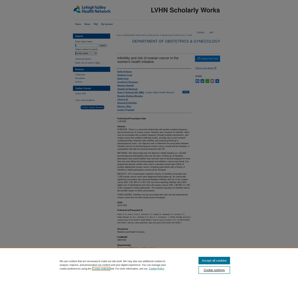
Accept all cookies (214, 260)
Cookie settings (101, 268)
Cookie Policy (156, 268)
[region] (149, 265)
